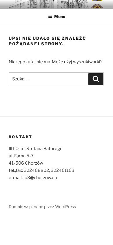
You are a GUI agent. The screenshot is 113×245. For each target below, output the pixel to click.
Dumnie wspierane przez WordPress (42, 206)
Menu (59, 16)
